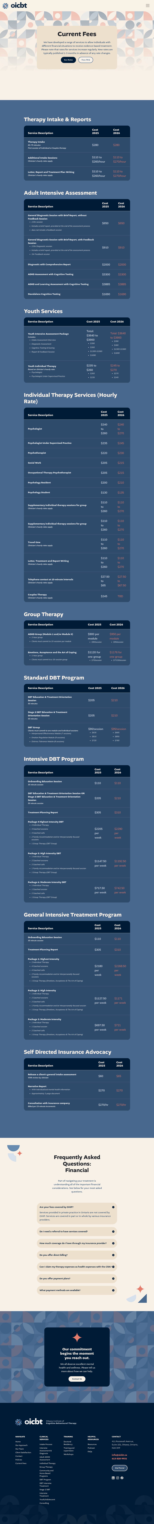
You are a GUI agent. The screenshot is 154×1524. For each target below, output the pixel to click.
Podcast (91, 1448)
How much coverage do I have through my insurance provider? (73, 1243)
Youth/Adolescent (47, 1499)
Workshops (68, 1454)
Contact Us (77, 1379)
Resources (92, 1444)
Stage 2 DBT (45, 1489)
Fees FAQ (86, 60)
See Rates (68, 60)
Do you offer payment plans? (55, 1278)
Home (18, 1441)
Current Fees (20, 1463)
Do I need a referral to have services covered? (64, 1231)
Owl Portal (119, 1468)
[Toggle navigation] (147, 5)
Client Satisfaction (23, 1452)
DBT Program (45, 1479)
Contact (18, 1456)
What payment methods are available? (60, 1290)
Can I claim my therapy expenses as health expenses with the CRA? (75, 1266)
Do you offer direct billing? (54, 1255)
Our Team (19, 1449)
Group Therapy (46, 1467)
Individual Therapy (47, 1463)
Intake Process (46, 1444)
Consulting (44, 1503)
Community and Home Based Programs (46, 1473)
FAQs (90, 1451)
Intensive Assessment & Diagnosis (46, 1451)
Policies (18, 1460)
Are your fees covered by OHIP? (56, 1207)
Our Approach (21, 1445)
